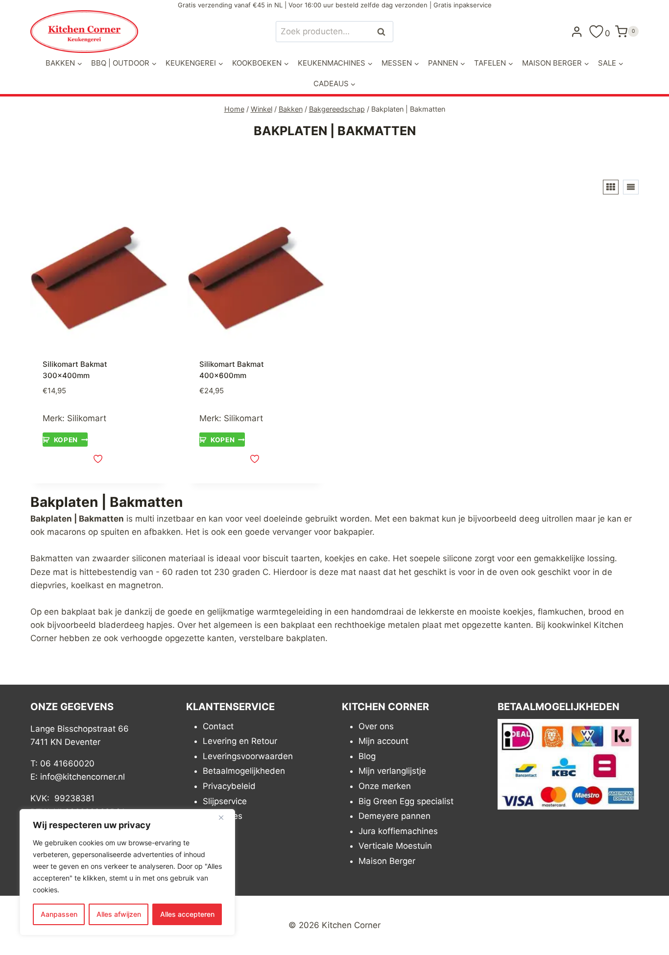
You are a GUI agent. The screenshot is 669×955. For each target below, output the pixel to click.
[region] (127, 872)
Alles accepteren (187, 914)
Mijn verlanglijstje (392, 771)
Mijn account (383, 741)
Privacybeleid (229, 786)
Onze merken (384, 786)
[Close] (225, 817)
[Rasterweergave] (611, 187)
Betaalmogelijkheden (244, 771)
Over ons (376, 726)
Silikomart (86, 418)
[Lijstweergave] (631, 187)
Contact (218, 726)
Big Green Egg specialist (406, 801)
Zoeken (384, 31)
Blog (367, 756)
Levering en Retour (240, 741)
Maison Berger (386, 861)
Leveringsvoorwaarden (248, 756)
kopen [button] (66, 440)
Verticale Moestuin (395, 846)
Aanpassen (59, 914)
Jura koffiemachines (398, 831)
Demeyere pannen (394, 816)
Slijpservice (225, 801)
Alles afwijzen (118, 914)
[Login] (577, 31)
